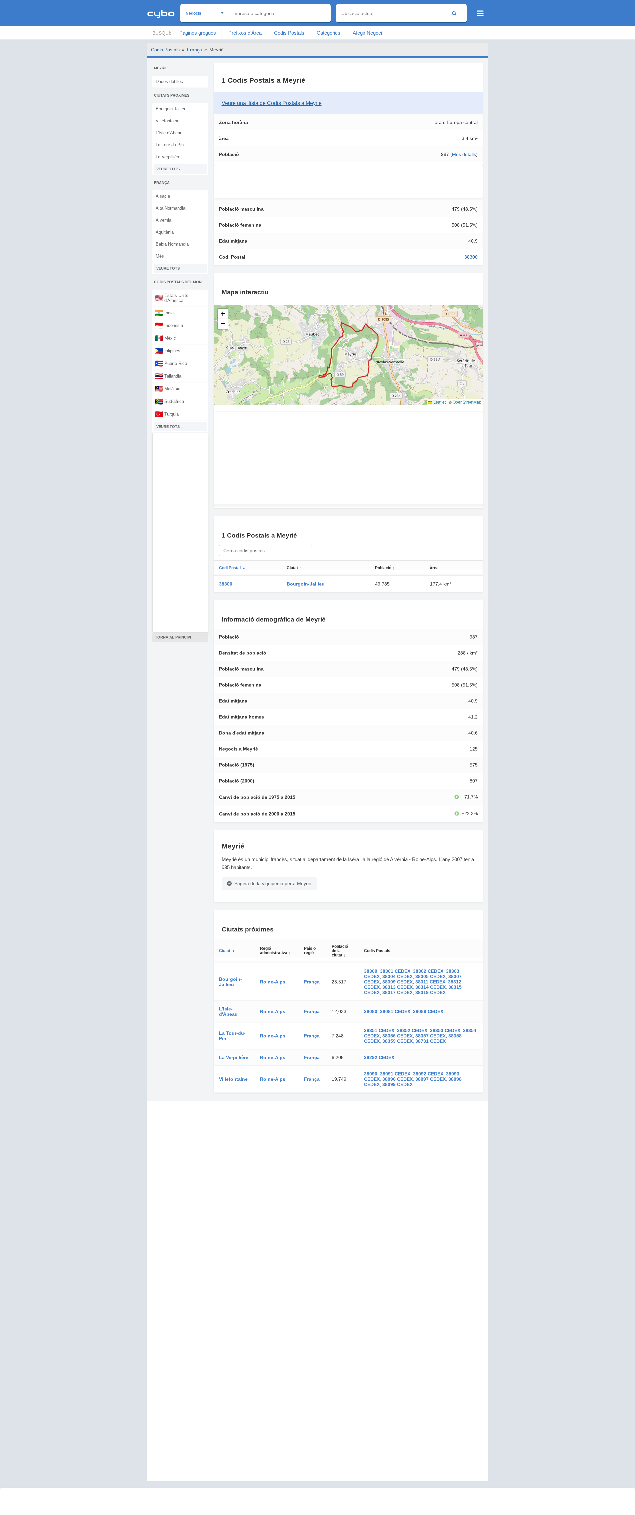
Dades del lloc (169, 81)
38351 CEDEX (379, 1030)
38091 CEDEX (395, 1073)
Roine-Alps (272, 981)
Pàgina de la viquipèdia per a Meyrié (272, 883)
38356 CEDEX (397, 1035)
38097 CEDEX (430, 1079)
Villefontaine (167, 120)
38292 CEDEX (379, 1057)
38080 (370, 1011)
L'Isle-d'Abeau (169, 132)
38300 (471, 257)
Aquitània (165, 232)
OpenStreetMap (467, 402)
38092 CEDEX (428, 1073)
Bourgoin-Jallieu (171, 108)
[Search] (454, 13)
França (194, 49)
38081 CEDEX (395, 1011)
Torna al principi (173, 637)
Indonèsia (169, 325)
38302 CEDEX (428, 971)
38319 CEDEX (430, 992)
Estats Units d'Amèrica (171, 298)
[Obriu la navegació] (480, 13)
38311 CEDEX (430, 981)
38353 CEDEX (445, 1030)
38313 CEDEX (397, 987)
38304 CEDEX (397, 976)
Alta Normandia (170, 208)
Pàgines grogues (197, 33)
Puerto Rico (171, 363)
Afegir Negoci (367, 33)
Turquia (167, 414)
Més (160, 256)
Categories (328, 33)
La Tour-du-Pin (170, 144)
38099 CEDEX (397, 1084)
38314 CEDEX (430, 987)
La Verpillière (168, 156)
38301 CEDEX (395, 971)
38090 (370, 1073)
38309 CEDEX (397, 981)
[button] (223, 314)
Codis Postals (289, 33)
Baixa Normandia (172, 244)
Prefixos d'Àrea (245, 33)
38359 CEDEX (397, 1041)
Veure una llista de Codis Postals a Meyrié (272, 103)
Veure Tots (168, 169)
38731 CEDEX (430, 1041)
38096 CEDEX (397, 1079)
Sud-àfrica (169, 401)
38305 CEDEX (430, 976)
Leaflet (439, 402)
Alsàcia (163, 196)
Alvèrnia (163, 220)
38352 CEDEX (412, 1030)
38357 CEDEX (430, 1035)
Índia (164, 312)
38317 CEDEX (397, 992)
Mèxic (165, 338)
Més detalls (464, 154)
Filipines (167, 350)
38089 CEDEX (428, 1011)
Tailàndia (168, 376)
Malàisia (167, 388)
